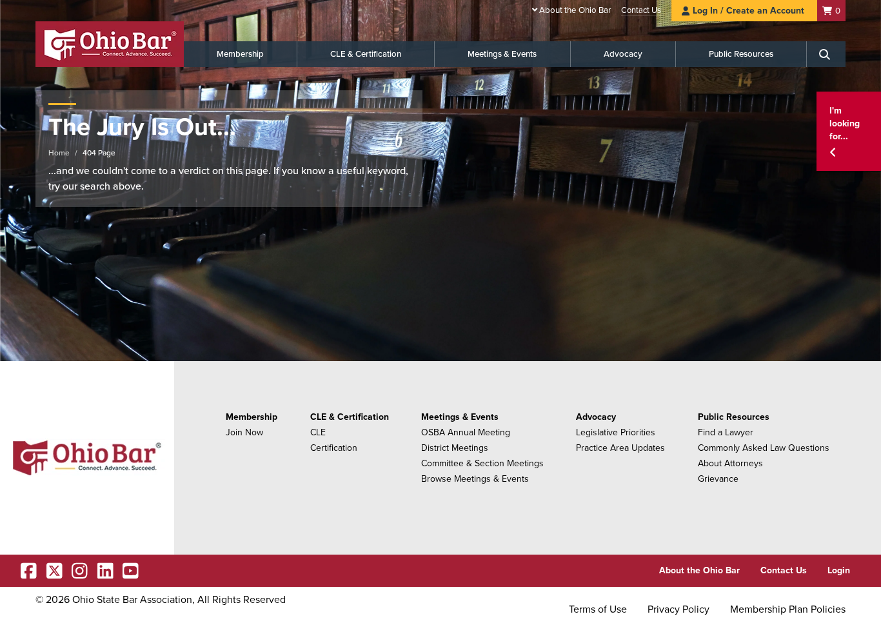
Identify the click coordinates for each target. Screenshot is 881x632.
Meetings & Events (502, 54)
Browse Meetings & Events (475, 478)
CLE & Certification (365, 54)
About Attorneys (730, 463)
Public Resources (741, 54)
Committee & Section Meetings (482, 463)
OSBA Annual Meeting (465, 432)
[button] (849, 131)
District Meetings (454, 447)
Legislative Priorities (615, 432)
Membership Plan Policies (788, 609)
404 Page (99, 152)
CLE (318, 432)
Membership (240, 54)
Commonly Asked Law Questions (763, 447)
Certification (333, 447)
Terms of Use (598, 609)
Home (59, 152)
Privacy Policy (678, 609)
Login (838, 570)
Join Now (244, 432)
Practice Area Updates (620, 447)
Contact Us (641, 10)
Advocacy (623, 54)
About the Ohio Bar (575, 10)
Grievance (718, 478)
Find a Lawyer (725, 432)
